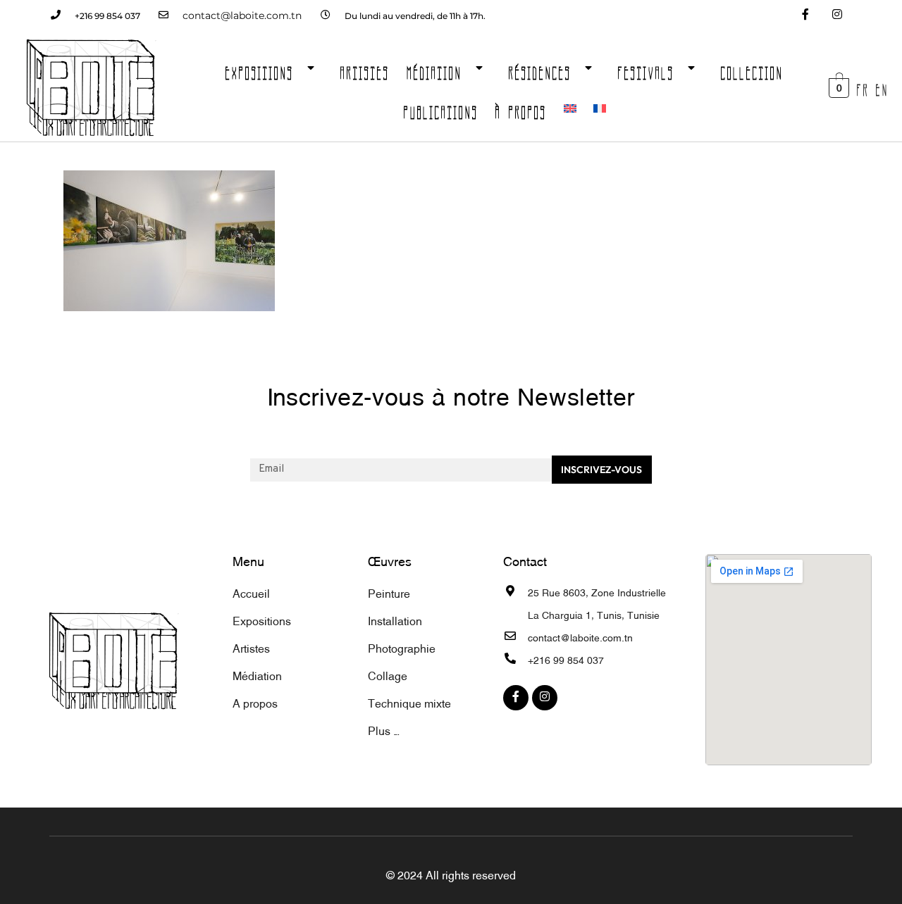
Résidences (540, 69)
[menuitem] (570, 108)
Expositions (260, 69)
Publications (441, 108)
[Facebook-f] (805, 16)
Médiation (434, 69)
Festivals (646, 69)
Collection (752, 69)
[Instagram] (837, 16)
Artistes (365, 69)
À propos (521, 108)
